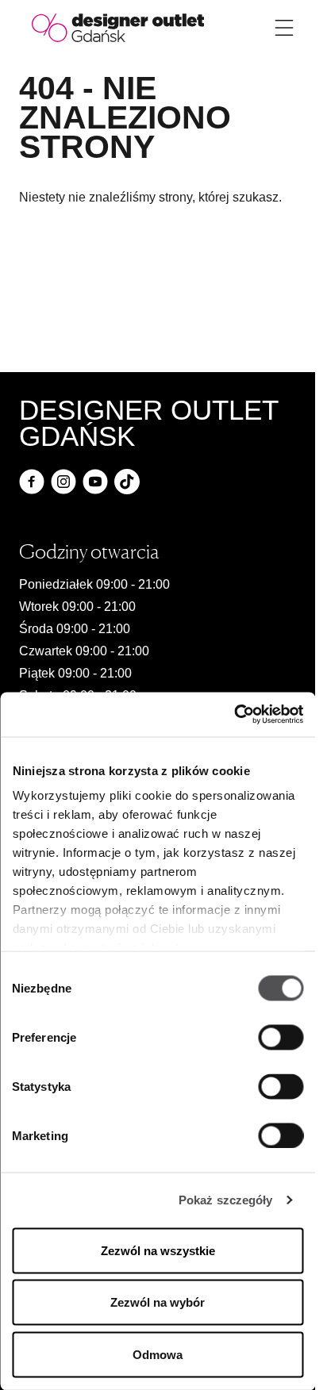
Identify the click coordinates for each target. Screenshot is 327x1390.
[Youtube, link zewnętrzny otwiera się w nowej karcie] (95, 481)
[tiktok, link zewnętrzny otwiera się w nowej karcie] (127, 481)
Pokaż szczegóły (226, 1200)
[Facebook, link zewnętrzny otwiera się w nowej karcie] (31, 481)
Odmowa (158, 1354)
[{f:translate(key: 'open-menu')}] (284, 27)
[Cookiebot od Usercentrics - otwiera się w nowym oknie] (233, 715)
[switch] (280, 1037)
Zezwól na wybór (157, 1302)
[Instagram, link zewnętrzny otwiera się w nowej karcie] (63, 481)
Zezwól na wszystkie (158, 1250)
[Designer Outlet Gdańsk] (118, 26)
